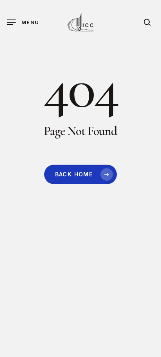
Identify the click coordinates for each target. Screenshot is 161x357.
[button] (23, 22)
